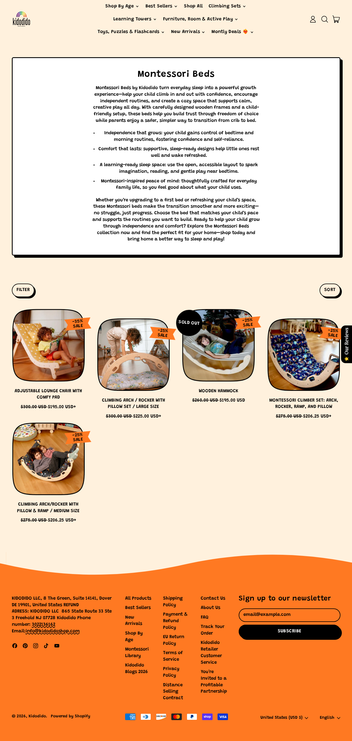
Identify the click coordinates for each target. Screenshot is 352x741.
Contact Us (213, 598)
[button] (324, 19)
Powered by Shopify (70, 716)
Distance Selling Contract (173, 692)
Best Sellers (138, 608)
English (327, 718)
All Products (138, 598)
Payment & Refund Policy (175, 621)
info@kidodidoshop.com (53, 631)
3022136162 (43, 624)
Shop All (193, 6)
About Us (210, 608)
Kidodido (37, 716)
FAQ (204, 617)
